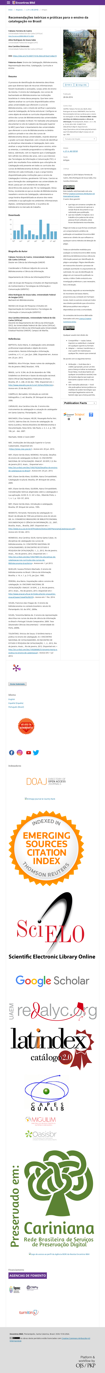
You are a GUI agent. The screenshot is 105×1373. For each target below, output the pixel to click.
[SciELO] (52, 962)
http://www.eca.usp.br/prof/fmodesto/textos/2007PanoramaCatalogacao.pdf (41, 529)
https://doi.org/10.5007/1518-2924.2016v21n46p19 (35, 56)
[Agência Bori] (59, 1254)
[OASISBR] (42, 1140)
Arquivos (19, 10)
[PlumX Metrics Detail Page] (16, 668)
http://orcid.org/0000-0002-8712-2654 (21, 36)
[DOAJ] (46, 789)
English (11, 699)
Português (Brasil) (16, 707)
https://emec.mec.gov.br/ (20, 449)
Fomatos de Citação (72, 139)
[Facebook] (11, 755)
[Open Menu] (8, 2)
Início (10, 10)
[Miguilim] (40, 1127)
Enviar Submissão (17, 684)
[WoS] (46, 885)
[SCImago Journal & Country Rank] (40, 799)
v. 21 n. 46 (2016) (32, 10)
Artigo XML (82, 85)
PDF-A (69, 85)
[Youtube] (28, 755)
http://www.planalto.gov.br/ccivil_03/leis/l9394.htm (30, 385)
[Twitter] (36, 755)
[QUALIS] (46, 1111)
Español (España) (15, 703)
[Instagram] (19, 755)
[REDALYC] (52, 1020)
